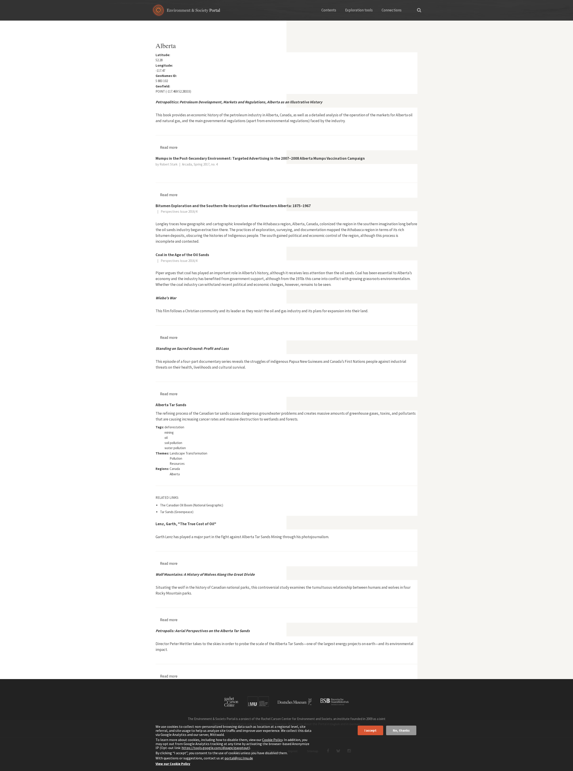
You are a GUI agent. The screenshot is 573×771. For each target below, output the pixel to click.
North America (179, 26)
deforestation (174, 427)
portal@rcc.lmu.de (238, 758)
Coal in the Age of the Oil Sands (182, 254)
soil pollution (173, 443)
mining (169, 432)
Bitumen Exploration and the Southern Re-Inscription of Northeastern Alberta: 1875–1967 (233, 205)
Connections (392, 10)
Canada (201, 26)
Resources (177, 463)
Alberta (175, 474)
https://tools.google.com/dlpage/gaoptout (215, 748)
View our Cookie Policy (173, 764)
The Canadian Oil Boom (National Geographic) (191, 505)
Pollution (176, 458)
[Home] (186, 11)
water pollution (175, 448)
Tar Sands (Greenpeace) (176, 512)
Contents (328, 10)
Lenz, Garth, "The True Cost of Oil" (186, 523)
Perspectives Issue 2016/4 (179, 211)
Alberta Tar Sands (171, 404)
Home (159, 26)
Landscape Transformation (188, 453)
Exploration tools (359, 10)
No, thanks (401, 730)
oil (166, 437)
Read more (168, 147)
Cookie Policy (272, 739)
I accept (370, 730)
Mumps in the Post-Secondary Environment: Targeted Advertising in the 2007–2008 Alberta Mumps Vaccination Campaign (260, 158)
